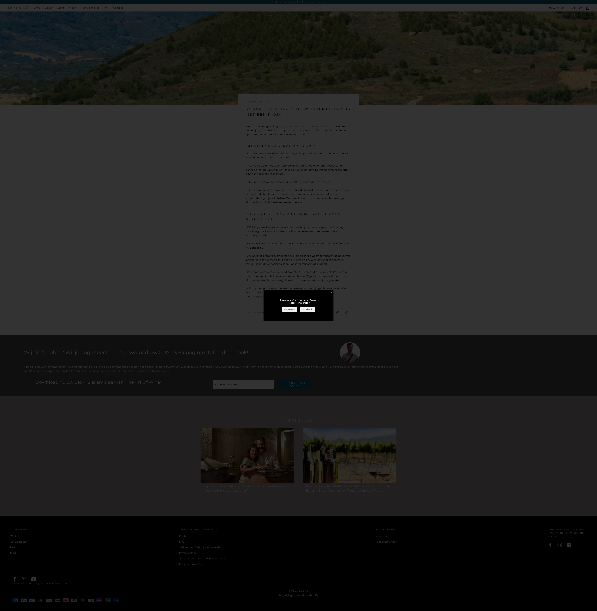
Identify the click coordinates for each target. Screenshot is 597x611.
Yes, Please (289, 309)
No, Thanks (308, 309)
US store (303, 302)
